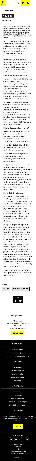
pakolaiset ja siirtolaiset (21, 289)
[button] (33, 3)
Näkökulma (6, 289)
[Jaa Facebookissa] (15, 301)
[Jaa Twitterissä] (20, 301)
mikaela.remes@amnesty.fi (17, 328)
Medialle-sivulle (18, 333)
